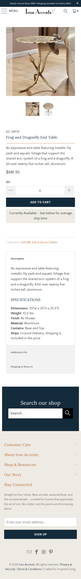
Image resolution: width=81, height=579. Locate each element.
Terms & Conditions (29, 569)
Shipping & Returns (22, 366)
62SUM (25, 242)
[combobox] (40, 413)
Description (17, 258)
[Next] (72, 61)
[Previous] (9, 61)
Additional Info (19, 352)
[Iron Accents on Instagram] (44, 552)
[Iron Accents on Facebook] (37, 552)
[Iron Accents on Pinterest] (51, 552)
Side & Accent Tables (44, 242)
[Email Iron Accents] (29, 552)
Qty (8, 181)
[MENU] (2, 11)
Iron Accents (27, 564)
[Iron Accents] (40, 11)
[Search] (66, 11)
